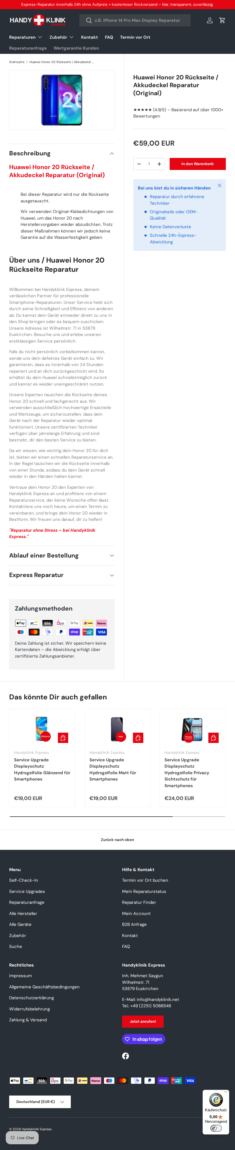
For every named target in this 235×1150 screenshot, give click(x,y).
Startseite (16, 62)
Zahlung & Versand (28, 1020)
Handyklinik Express (37, 1129)
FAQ (109, 37)
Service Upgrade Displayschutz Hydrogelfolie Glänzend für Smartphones (42, 769)
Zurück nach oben (117, 839)
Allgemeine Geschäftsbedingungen (44, 987)
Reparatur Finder (139, 902)
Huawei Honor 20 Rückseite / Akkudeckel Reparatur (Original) (62, 62)
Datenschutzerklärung (31, 998)
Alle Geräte (20, 924)
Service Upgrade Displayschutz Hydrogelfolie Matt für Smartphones (112, 769)
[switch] (216, 1128)
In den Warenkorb (197, 163)
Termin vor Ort (135, 37)
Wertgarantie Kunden (76, 48)
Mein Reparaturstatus (144, 891)
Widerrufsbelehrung (29, 1009)
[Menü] (225, 1093)
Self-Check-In (23, 880)
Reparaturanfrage (28, 48)
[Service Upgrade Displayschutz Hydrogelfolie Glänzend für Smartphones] (42, 729)
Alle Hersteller (23, 913)
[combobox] (134, 20)
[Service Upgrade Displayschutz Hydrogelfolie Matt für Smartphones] (117, 729)
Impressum (20, 976)
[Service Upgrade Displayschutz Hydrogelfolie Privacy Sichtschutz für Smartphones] (192, 729)
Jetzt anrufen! (143, 1021)
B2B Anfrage (134, 924)
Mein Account (136, 913)
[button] (222, 20)
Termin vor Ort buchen (145, 880)
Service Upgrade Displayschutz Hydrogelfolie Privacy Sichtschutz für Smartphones (186, 773)
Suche (15, 946)
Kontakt (89, 37)
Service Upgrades (27, 891)
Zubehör (17, 935)
